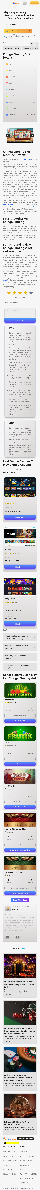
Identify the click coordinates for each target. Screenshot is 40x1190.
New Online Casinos (10, 1161)
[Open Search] (25, 3)
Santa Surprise (8, 205)
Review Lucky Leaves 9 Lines (20, 888)
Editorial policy (28, 36)
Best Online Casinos (10, 1152)
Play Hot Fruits (20, 721)
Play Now (19, 517)
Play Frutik (20, 764)
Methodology (9, 38)
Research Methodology (28, 1156)
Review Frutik (20, 759)
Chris (12, 937)
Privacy (28, 1174)
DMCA (34, 1174)
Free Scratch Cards (26, 1178)
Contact (23, 937)
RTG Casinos (7, 1170)
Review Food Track (20, 802)
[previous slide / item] (8, 135)
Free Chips (27, 159)
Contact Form (25, 1170)
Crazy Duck (33, 207)
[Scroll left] (32, 43)
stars (5, 280)
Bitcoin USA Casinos (10, 1174)
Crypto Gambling (9, 1156)
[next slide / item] (32, 135)
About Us (23, 1152)
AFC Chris (12, 25)
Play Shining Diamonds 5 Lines (20, 850)
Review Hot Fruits (20, 716)
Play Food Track (20, 807)
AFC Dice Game (25, 1183)
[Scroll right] (37, 43)
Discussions (24, 1165)
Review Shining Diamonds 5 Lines (20, 845)
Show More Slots (20, 900)
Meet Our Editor (26, 1161)
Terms (22, 1174)
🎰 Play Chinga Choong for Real (18, 31)
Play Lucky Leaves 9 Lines (20, 893)
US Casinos (7, 1165)
